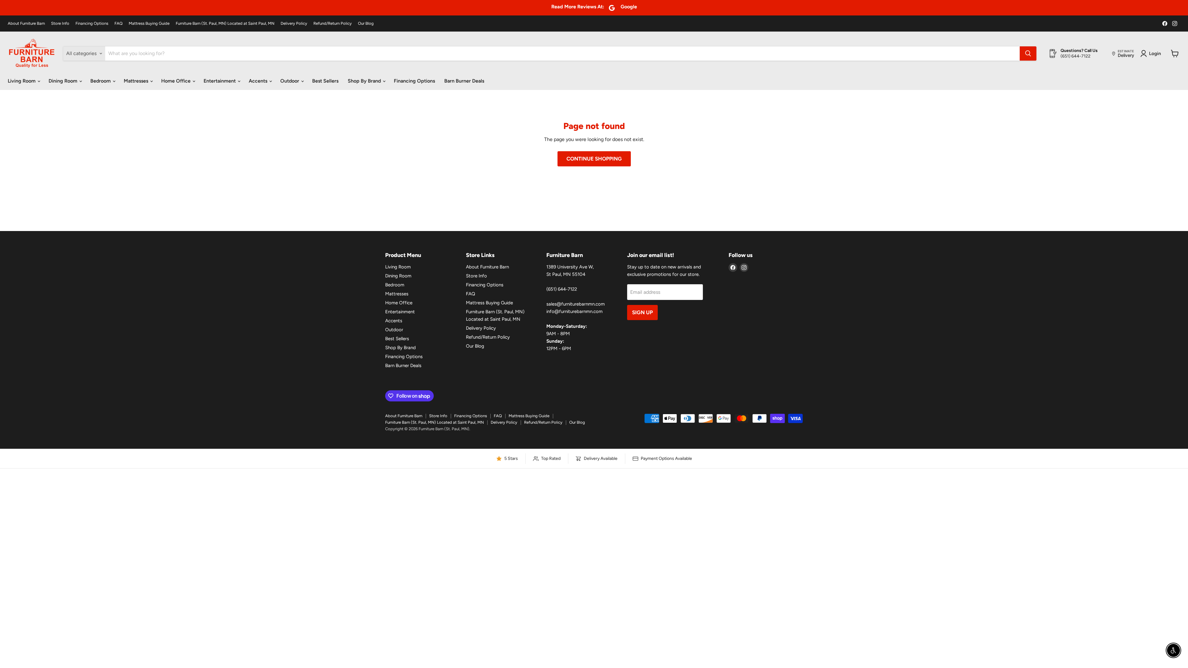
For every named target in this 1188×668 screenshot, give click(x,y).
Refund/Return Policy (332, 23)
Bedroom (101, 81)
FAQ (118, 23)
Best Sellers (325, 81)
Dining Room (64, 81)
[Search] (1028, 53)
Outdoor (290, 81)
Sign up (642, 312)
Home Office (176, 81)
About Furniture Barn (26, 23)
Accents (259, 81)
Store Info (60, 23)
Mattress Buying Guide (149, 23)
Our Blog (366, 23)
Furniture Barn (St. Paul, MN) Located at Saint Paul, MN (225, 23)
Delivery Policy (294, 23)
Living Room (22, 81)
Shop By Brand (365, 81)
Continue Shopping (594, 159)
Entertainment (220, 81)
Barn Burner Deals (464, 81)
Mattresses (136, 81)
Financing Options (91, 23)
